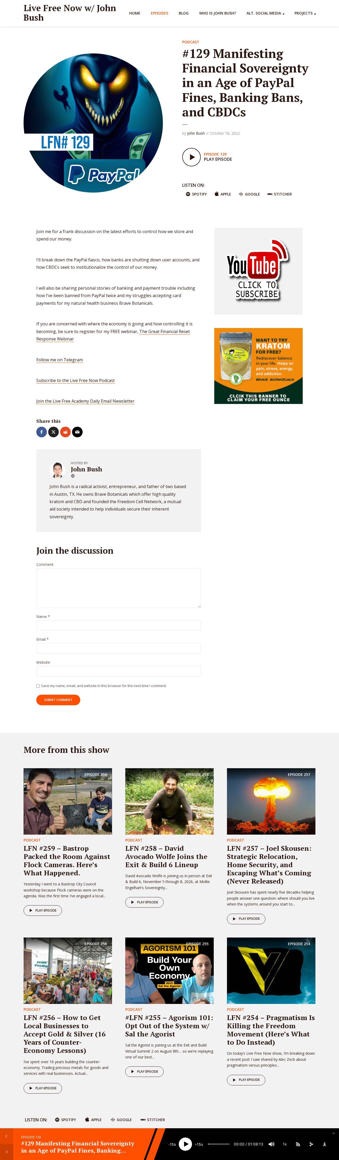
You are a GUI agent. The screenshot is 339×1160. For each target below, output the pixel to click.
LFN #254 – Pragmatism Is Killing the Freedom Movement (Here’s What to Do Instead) (271, 1030)
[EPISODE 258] (169, 801)
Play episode (45, 910)
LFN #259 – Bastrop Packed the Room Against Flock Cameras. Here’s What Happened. (67, 860)
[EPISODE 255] (169, 970)
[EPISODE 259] (68, 801)
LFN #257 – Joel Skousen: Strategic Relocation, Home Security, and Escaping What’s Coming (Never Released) (269, 865)
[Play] (185, 1144)
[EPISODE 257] (271, 801)
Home (134, 13)
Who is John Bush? (217, 13)
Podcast (190, 41)
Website (43, 662)
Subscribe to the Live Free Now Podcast (75, 380)
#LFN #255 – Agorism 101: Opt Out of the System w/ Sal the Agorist (169, 1025)
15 (172, 1144)
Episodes (159, 13)
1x (285, 1144)
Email (42, 639)
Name (43, 617)
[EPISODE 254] (271, 970)
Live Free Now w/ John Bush (70, 12)
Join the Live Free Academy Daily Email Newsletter (85, 401)
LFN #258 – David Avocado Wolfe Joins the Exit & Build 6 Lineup (166, 856)
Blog (184, 13)
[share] (311, 1144)
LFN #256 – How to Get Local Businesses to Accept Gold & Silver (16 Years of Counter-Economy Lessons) (65, 1034)
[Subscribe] (298, 1144)
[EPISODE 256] (68, 970)
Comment (44, 564)
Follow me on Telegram (59, 360)
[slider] (219, 1144)
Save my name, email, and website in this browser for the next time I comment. (104, 685)
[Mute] (271, 1144)
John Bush (196, 133)
